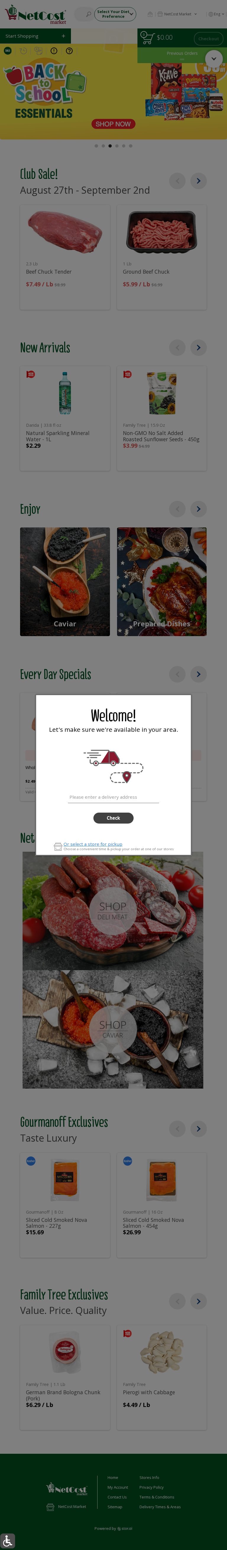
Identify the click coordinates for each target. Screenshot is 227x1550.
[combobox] (113, 796)
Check (113, 818)
